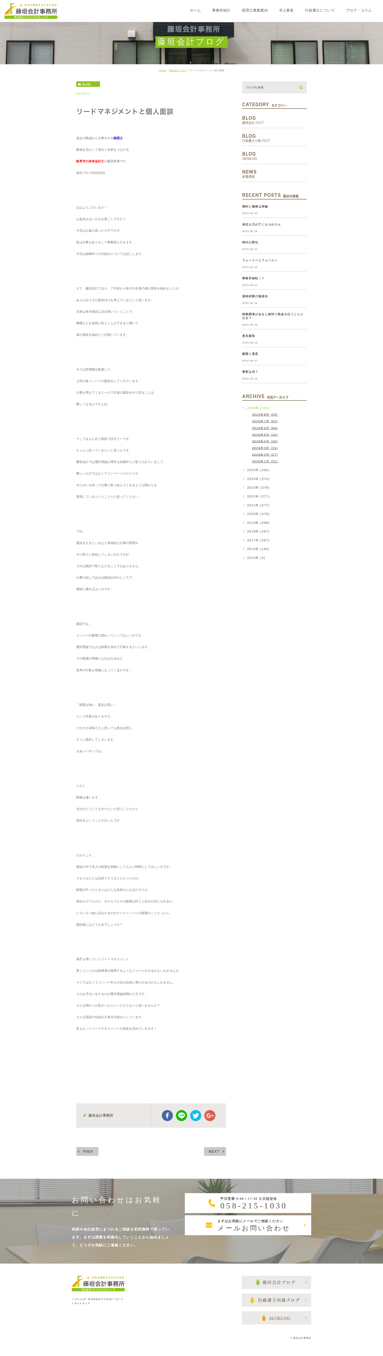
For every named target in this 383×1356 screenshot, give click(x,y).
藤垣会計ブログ (178, 70)
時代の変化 (250, 242)
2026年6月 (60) (265, 428)
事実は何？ (250, 371)
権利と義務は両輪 (255, 206)
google (209, 1115)
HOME (162, 70)
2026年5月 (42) (265, 434)
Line (181, 1115)
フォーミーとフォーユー (260, 260)
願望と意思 (250, 353)
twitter (195, 1115)
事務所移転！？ (253, 278)
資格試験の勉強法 (255, 296)
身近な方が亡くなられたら (261, 224)
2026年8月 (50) (265, 414)
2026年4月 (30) (265, 441)
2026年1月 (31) (265, 461)
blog (86, 84)
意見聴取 (248, 336)
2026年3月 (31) (265, 448)
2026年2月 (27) (265, 454)
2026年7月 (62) (265, 421)
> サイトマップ (81, 1303)
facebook (167, 1115)
